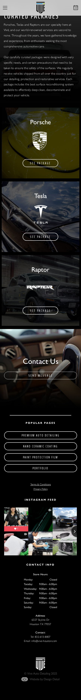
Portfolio (40, 468)
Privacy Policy (41, 489)
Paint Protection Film (40, 457)
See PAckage (40, 163)
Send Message (40, 375)
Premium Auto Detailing (41, 435)
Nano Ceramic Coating (40, 446)
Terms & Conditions (40, 484)
